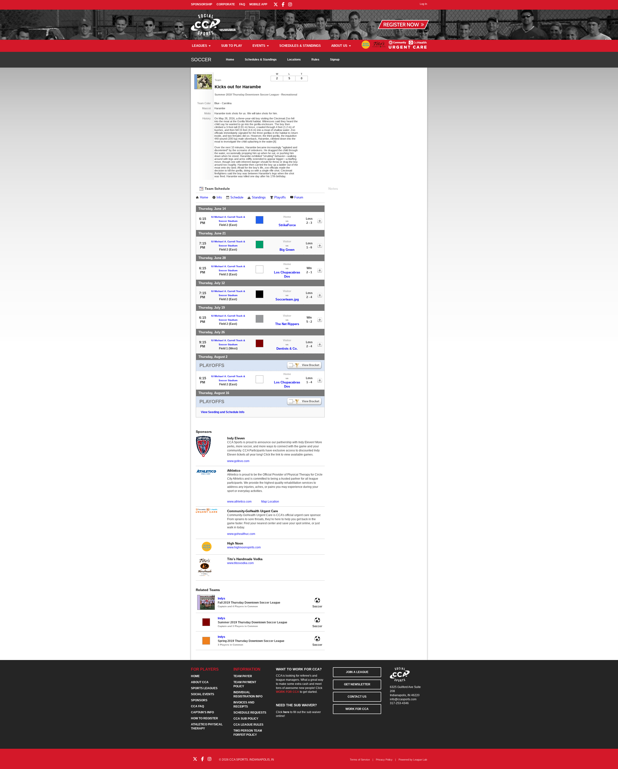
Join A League (357, 672)
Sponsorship (201, 4)
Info (219, 197)
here (286, 712)
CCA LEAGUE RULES (248, 724)
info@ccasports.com (403, 699)
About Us (339, 46)
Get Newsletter (357, 684)
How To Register (204, 718)
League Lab (420, 759)
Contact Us (357, 696)
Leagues (199, 46)
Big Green (287, 250)
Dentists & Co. (287, 348)
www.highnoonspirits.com (244, 547)
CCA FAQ (197, 706)
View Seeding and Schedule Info (222, 412)
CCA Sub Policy (245, 718)
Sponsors (199, 700)
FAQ (242, 4)
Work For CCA (357, 709)
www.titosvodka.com (240, 563)
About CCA (200, 682)
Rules (315, 59)
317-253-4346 (399, 703)
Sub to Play (231, 46)
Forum (298, 197)
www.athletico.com (239, 501)
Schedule (236, 197)
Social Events (202, 694)
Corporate (226, 4)
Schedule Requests (249, 712)
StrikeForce (287, 225)
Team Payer (242, 676)
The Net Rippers (287, 324)
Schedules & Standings (300, 46)
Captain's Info (202, 712)
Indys (221, 598)
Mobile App (258, 4)
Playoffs (280, 197)
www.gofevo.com (238, 461)
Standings (259, 197)
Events (259, 46)
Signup (334, 59)
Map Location (270, 501)
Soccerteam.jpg (287, 299)
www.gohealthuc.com (241, 534)
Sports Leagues (204, 688)
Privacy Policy (384, 759)
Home (230, 59)
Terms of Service (360, 759)
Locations (294, 59)
